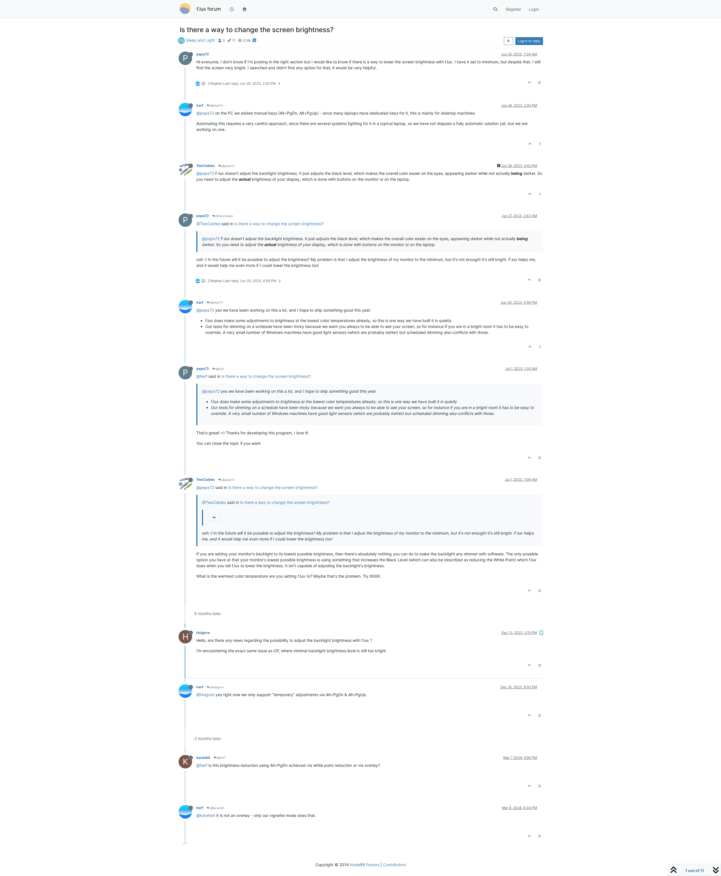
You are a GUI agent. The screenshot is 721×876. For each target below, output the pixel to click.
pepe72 (202, 54)
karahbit (203, 758)
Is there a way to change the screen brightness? (278, 223)
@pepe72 (216, 105)
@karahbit (217, 808)
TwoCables (205, 166)
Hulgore (203, 633)
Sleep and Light (200, 40)
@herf (219, 368)
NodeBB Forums (364, 864)
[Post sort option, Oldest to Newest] (508, 41)
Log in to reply (529, 41)
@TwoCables (224, 216)
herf (199, 105)
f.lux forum (209, 9)
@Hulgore (216, 687)
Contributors (394, 864)
